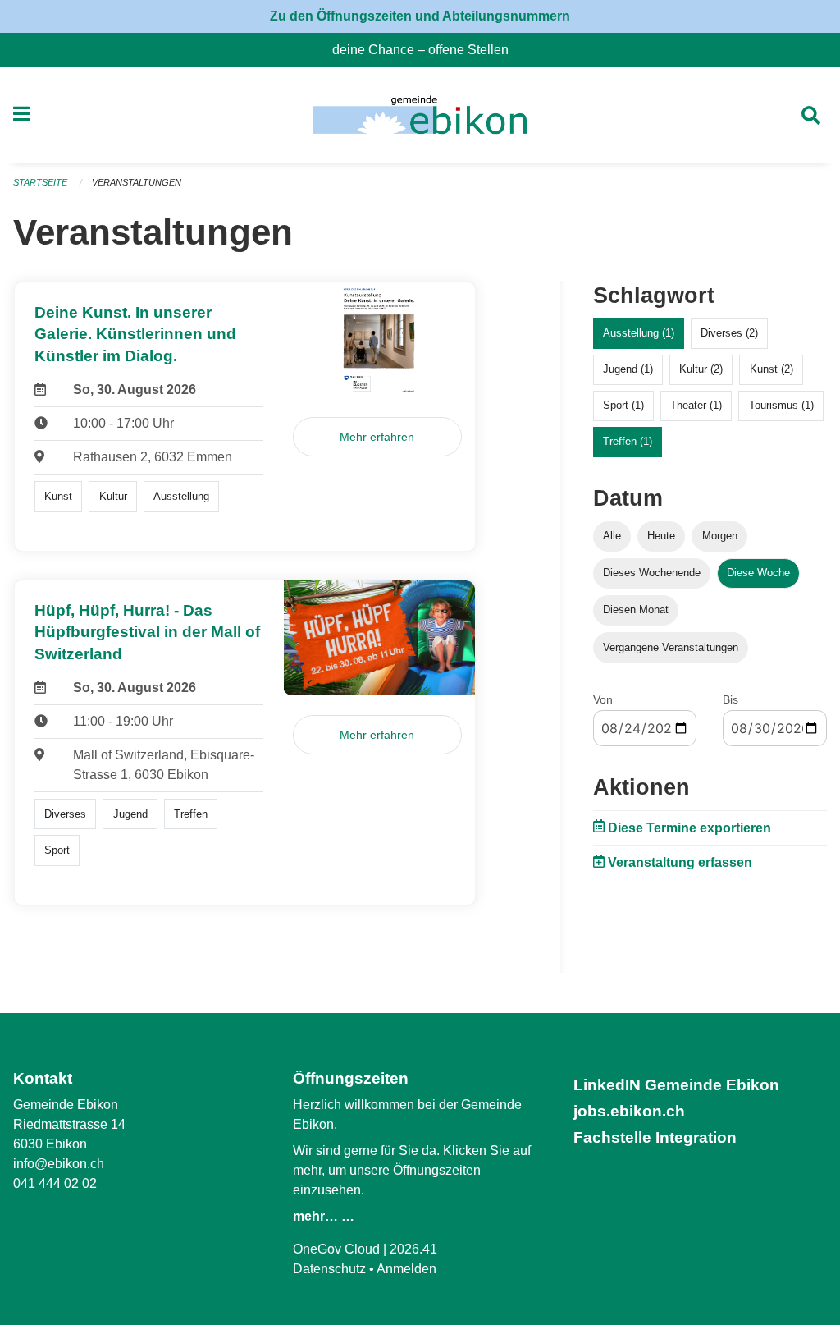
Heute (661, 536)
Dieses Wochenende (652, 572)
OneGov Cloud (336, 1249)
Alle (612, 536)
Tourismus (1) (781, 405)
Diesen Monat (636, 609)
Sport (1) (623, 405)
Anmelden (406, 1269)
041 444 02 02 (55, 1183)
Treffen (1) (627, 441)
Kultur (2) (701, 369)
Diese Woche (758, 572)
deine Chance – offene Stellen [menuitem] (427, 50)
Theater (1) (696, 405)
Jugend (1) (628, 369)
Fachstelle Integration (655, 1137)
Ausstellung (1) (638, 333)
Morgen (719, 536)
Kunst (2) (771, 369)
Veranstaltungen (136, 182)
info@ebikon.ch (58, 1164)
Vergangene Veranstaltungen (670, 647)
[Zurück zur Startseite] (419, 115)
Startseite (40, 182)
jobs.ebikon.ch (629, 1111)
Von (603, 699)
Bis (730, 699)
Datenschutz (329, 1269)
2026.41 (413, 1249)
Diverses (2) (729, 333)
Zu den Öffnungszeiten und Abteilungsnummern (420, 16)
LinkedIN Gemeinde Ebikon (676, 1084)
